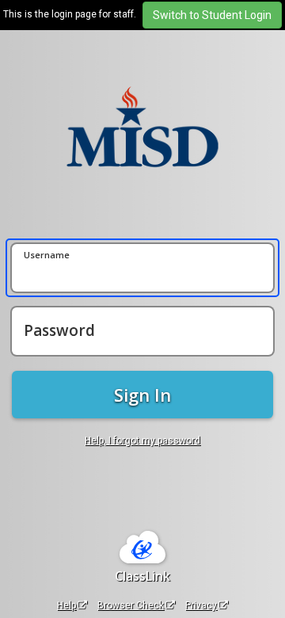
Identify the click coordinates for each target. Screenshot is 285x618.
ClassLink (142, 576)
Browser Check (130, 605)
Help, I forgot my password (142, 440)
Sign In (142, 394)
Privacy (201, 605)
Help (66, 605)
